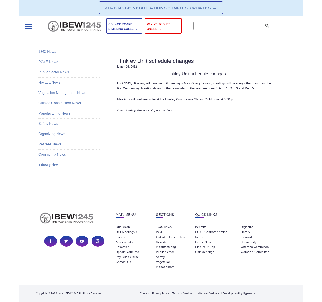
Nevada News (49, 82)
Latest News (203, 242)
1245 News (47, 51)
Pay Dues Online (127, 257)
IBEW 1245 (74, 218)
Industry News (49, 165)
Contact (144, 293)
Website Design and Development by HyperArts (226, 293)
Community (248, 242)
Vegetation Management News (62, 93)
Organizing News (51, 134)
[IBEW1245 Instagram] (98, 241)
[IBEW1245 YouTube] (82, 241)
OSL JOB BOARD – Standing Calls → (123, 26)
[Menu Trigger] (28, 26)
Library (245, 232)
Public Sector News (53, 72)
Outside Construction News (59, 103)
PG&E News (48, 62)
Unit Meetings (204, 252)
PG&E (160, 232)
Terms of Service (182, 293)
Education (122, 247)
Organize (247, 227)
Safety (160, 257)
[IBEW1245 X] (66, 241)
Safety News (48, 123)
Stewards (247, 237)
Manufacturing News (54, 113)
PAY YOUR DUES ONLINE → (158, 26)
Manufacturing (166, 247)
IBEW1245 (74, 27)
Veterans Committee (255, 247)
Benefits (200, 227)
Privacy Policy (160, 293)
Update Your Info (127, 252)
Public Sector (165, 252)
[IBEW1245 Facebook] (50, 241)
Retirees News (49, 144)
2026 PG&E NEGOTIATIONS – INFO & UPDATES (161, 7)
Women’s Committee (255, 252)
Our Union (123, 227)
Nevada (161, 242)
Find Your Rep (205, 247)
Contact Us (123, 262)
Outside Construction (170, 237)
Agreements (124, 242)
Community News (52, 154)
